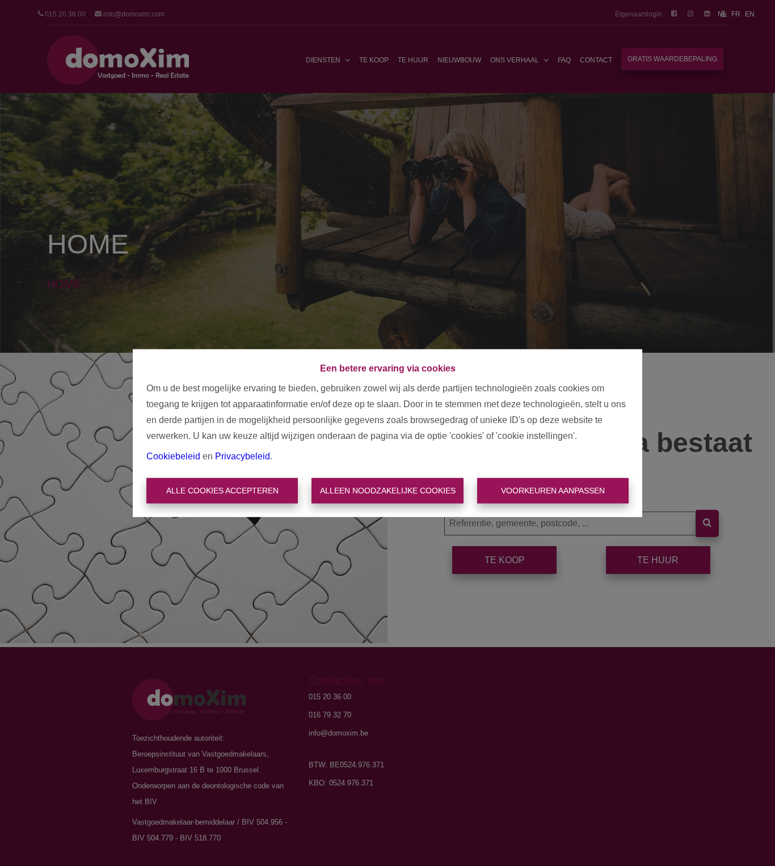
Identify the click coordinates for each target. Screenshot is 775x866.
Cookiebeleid (173, 456)
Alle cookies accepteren (222, 490)
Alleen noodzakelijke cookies (388, 490)
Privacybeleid (242, 456)
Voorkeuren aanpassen (553, 490)
